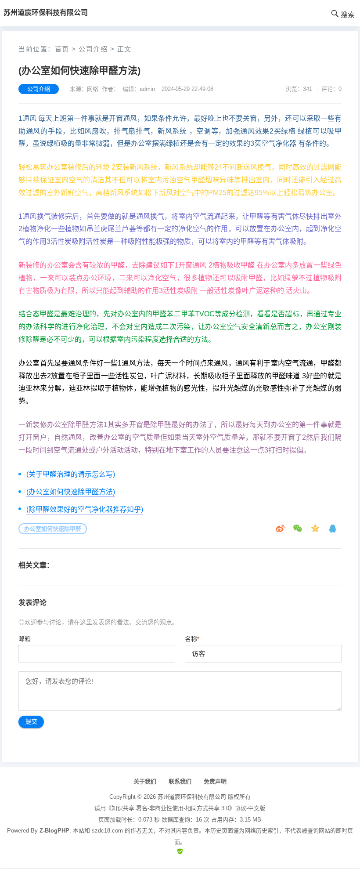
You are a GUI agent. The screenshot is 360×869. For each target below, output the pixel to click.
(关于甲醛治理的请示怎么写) (70, 474)
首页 (62, 49)
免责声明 (215, 781)
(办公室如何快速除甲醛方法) (70, 492)
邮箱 (24, 638)
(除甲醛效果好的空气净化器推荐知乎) (84, 509)
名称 (192, 638)
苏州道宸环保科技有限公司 (192, 796)
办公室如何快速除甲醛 (52, 528)
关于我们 (144, 781)
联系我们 (180, 781)
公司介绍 (93, 49)
